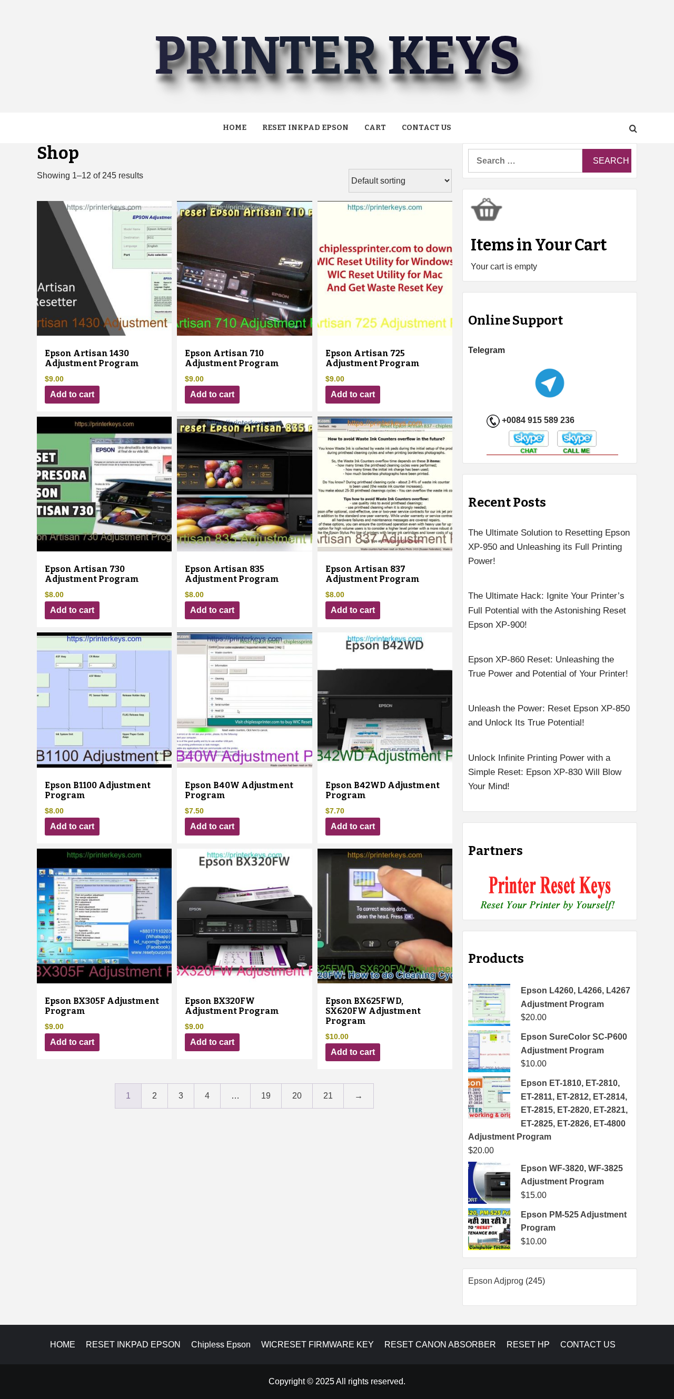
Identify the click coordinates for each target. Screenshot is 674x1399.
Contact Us (426, 127)
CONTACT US (588, 1344)
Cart (375, 127)
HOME (62, 1344)
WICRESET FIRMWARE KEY (317, 1344)
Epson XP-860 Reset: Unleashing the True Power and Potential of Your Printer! (548, 667)
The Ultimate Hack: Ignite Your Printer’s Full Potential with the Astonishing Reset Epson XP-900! (547, 610)
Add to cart (72, 394)
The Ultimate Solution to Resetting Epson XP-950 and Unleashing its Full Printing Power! (549, 547)
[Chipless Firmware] (550, 893)
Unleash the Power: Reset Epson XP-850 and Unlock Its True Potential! (549, 715)
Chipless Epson (221, 1344)
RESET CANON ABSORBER (440, 1344)
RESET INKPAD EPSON (305, 127)
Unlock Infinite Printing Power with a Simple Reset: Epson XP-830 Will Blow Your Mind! (544, 772)
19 (266, 1095)
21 (328, 1095)
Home (234, 127)
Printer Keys (337, 56)
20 (297, 1095)
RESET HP (528, 1344)
